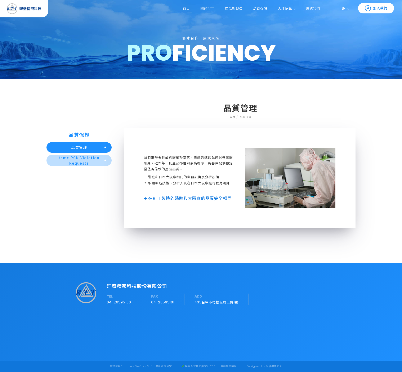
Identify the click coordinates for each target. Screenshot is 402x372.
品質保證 (260, 8)
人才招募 (285, 8)
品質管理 (79, 147)
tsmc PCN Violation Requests (79, 160)
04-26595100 (119, 302)
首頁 (186, 8)
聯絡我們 (313, 8)
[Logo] (24, 8)
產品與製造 (234, 8)
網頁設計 (276, 366)
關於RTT (207, 8)
